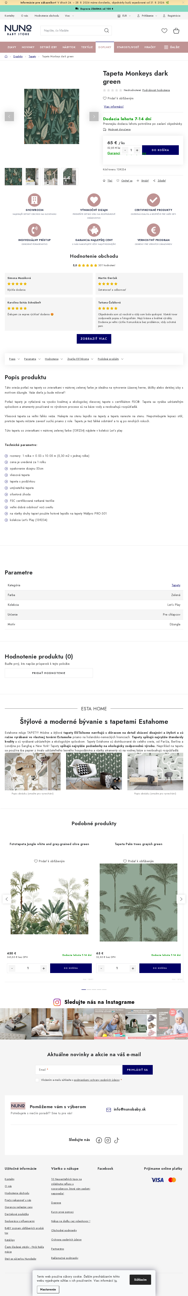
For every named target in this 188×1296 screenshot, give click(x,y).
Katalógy (10, 1240)
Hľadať (107, 30)
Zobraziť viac (94, 339)
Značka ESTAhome (78, 359)
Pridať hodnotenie (49, 673)
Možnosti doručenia (119, 129)
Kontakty (9, 16)
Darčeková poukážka (17, 1214)
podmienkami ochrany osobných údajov (97, 1080)
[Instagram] (108, 1140)
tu (115, 1280)
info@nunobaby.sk (130, 1109)
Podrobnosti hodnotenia (156, 90)
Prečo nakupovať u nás (18, 1200)
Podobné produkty (108, 359)
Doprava (56, 1203)
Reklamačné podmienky (64, 1258)
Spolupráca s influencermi (20, 1221)
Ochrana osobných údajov (66, 1239)
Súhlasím (140, 1280)
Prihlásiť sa (137, 1070)
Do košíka (160, 150)
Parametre (30, 359)
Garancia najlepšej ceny (19, 1207)
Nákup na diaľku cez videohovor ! (70, 1221)
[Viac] (172, 47)
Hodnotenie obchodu (47, 16)
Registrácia (174, 16)
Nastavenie (48, 1289)
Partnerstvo (57, 1249)
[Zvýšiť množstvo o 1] (137, 150)
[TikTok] (117, 1140)
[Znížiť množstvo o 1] (125, 150)
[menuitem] (12, 47)
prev (7, 899)
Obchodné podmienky (64, 1230)
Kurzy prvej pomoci (62, 1212)
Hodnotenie (51, 359)
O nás (24, 16)
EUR (125, 16)
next (181, 899)
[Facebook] (99, 1140)
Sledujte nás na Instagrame (99, 1002)
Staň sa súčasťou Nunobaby (20, 1259)
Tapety (176, 585)
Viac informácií (114, 107)
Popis (12, 359)
